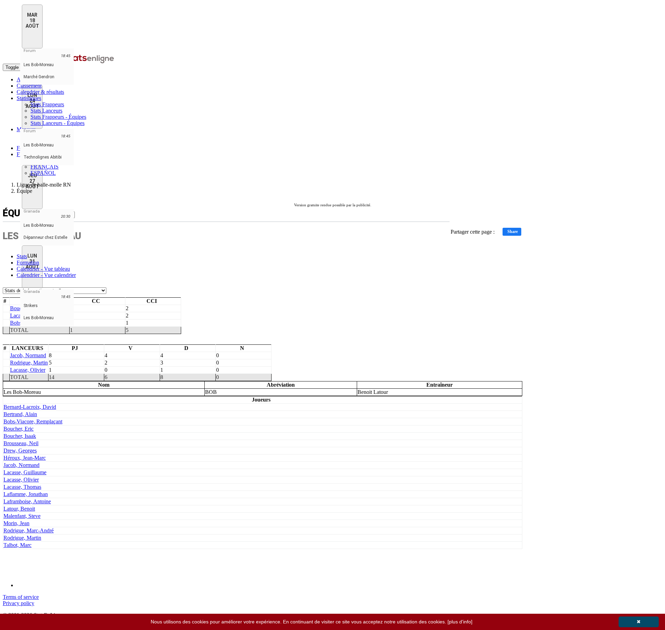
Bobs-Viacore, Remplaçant (32, 421)
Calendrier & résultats (40, 92)
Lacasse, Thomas (22, 487)
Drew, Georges (20, 450)
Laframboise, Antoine (27, 501)
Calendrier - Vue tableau (43, 269)
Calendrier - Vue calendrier (46, 275)
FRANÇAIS (44, 167)
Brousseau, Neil (20, 443)
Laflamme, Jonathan (25, 494)
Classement (29, 86)
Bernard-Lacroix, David (29, 407)
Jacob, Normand (28, 355)
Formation (28, 263)
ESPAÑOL (43, 173)
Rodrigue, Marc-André (28, 530)
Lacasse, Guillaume (24, 472)
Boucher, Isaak (19, 436)
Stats (22, 256)
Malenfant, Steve (22, 516)
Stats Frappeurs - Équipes (58, 117)
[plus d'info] (459, 621)
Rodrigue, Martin (29, 363)
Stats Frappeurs (47, 104)
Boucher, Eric (18, 429)
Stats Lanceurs (46, 111)
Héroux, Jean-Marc (24, 458)
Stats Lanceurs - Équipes (57, 123)
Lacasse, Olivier (27, 370)
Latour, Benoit (19, 509)
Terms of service (21, 597)
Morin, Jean (16, 523)
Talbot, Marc (17, 545)
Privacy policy (18, 603)
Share (512, 231)
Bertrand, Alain (20, 414)
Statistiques (29, 98)
